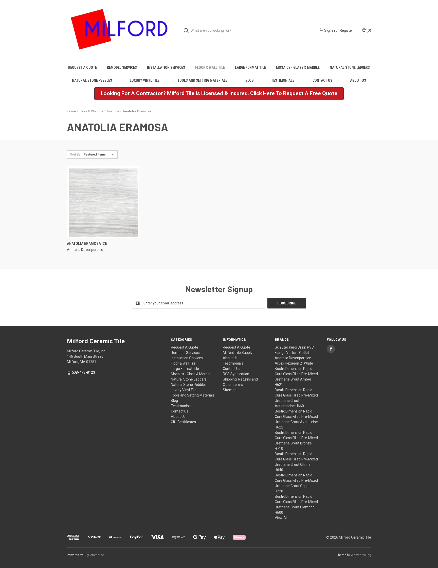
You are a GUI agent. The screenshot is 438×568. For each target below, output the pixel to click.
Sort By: (75, 154)
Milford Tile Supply (237, 353)
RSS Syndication (236, 374)
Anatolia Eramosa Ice (87, 243)
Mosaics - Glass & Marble (298, 67)
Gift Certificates (183, 422)
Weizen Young (361, 555)
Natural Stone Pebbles (92, 80)
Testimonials (283, 80)
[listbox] (100, 154)
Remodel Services (122, 67)
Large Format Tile (250, 67)
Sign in (329, 30)
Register (346, 30)
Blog (249, 80)
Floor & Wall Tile (210, 67)
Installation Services (166, 67)
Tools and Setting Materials (202, 80)
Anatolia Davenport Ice (293, 358)
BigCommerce (94, 555)
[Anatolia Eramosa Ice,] (103, 202)
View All (281, 518)
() (368, 30)
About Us (358, 80)
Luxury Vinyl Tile (144, 80)
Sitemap (229, 390)
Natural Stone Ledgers (350, 67)
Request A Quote (82, 67)
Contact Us (322, 80)
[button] (219, 93)
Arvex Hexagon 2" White (294, 363)
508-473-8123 (83, 372)
